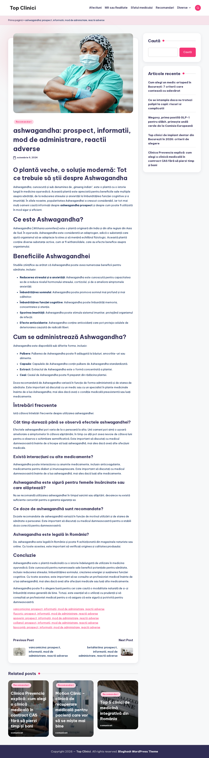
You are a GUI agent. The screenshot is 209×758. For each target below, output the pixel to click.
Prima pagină (15, 20)
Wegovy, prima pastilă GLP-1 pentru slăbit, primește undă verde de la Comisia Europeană (170, 122)
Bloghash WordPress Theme (138, 751)
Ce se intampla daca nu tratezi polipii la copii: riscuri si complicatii (170, 104)
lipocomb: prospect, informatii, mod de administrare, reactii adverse (56, 627)
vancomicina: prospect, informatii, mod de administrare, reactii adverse (58, 609)
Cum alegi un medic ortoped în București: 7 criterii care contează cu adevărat (169, 87)
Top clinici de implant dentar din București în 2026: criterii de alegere (171, 139)
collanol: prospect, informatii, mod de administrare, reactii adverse (55, 622)
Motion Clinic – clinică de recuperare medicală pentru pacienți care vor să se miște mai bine (71, 710)
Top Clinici (23, 8)
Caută (154, 40)
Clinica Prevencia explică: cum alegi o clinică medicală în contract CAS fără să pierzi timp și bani (28, 710)
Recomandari (24, 122)
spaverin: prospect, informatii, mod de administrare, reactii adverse (56, 618)
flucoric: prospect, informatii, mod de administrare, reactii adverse (55, 613)
